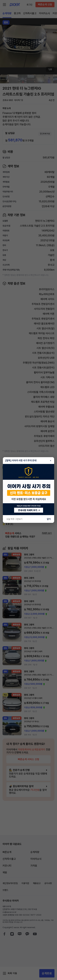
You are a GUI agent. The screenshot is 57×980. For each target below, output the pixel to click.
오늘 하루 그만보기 (14, 519)
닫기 (49, 519)
